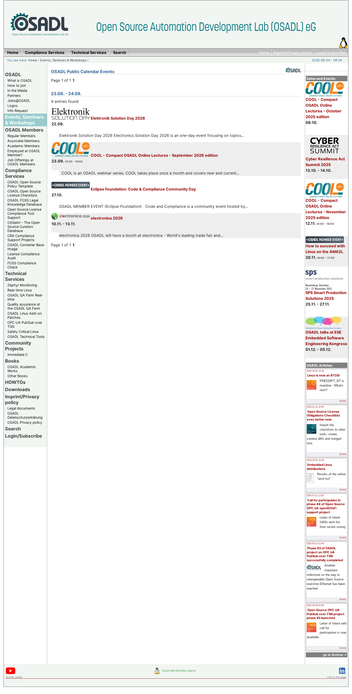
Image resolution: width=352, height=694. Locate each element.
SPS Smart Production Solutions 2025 (326, 295)
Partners (14, 95)
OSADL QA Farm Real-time (25, 297)
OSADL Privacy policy (24, 422)
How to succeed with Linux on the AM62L (325, 248)
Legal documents (21, 408)
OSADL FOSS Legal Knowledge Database (24, 202)
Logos (12, 106)
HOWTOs (15, 382)
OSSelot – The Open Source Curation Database (23, 226)
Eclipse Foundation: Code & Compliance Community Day (143, 189)
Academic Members (23, 146)
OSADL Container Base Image (25, 247)
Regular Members (21, 136)
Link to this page (336, 677)
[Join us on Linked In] (342, 674)
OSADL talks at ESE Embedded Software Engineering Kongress (326, 338)
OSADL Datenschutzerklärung (25, 415)
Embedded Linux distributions (319, 467)
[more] (343, 401)
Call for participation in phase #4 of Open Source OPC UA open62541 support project (326, 506)
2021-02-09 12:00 (315, 605)
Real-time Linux (19, 290)
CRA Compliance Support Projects (20, 238)
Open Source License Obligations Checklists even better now (323, 415)
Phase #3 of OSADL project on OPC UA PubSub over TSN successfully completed (325, 554)
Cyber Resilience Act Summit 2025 (325, 161)
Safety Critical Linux (23, 332)
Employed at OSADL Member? (23, 153)
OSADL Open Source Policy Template (24, 184)
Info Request (17, 111)
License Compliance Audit (23, 256)
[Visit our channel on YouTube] (10, 673)
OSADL (13, 74)
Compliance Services (18, 173)
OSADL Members (24, 130)
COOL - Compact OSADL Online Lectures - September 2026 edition (154, 155)
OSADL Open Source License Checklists (24, 193)
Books (12, 361)
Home (264, 52)
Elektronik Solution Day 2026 (117, 118)
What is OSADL (19, 80)
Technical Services (15, 276)
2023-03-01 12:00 (315, 460)
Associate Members (23, 141)
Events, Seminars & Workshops (63, 60)
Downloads (17, 389)
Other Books (17, 376)
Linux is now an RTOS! (323, 375)
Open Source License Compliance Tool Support (24, 213)
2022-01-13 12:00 (315, 543)
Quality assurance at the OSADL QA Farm (23, 306)
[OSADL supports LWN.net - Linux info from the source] (176, 672)
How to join (16, 85)
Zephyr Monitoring (22, 285)
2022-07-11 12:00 (315, 495)
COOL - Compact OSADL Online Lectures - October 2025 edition (324, 108)
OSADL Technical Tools (26, 337)
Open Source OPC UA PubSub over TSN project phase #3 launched (325, 614)
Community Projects (18, 346)
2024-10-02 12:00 (315, 371)
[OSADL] (293, 76)
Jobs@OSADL (18, 100)
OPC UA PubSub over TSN (24, 324)
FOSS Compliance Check (21, 265)
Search (13, 429)
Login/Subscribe (331, 52)
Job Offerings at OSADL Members (21, 162)
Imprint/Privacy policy (293, 52)
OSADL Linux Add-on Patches (24, 315)
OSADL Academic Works (21, 369)
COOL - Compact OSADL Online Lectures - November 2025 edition (326, 209)
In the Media (17, 90)
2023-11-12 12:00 (315, 407)
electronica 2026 (106, 218)
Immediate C (17, 355)
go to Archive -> (335, 655)
